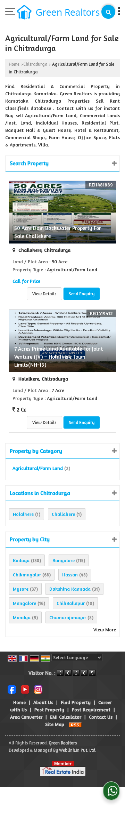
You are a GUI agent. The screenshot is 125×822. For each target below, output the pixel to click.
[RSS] (75, 724)
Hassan (70, 574)
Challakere (63, 514)
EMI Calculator (65, 717)
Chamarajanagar (67, 617)
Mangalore (24, 603)
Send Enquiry (81, 293)
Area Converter (26, 717)
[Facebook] (12, 689)
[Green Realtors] (58, 13)
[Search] (108, 12)
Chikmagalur (27, 574)
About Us (43, 702)
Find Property (76, 702)
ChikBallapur (71, 603)
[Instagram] (38, 689)
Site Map (54, 724)
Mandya (22, 617)
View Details (44, 293)
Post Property (49, 709)
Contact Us (100, 717)
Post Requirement (91, 709)
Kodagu (21, 560)
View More (104, 629)
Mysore (20, 589)
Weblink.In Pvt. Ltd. (77, 750)
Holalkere (23, 514)
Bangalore (63, 560)
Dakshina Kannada (70, 589)
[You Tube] (25, 689)
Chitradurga (35, 64)
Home (14, 64)
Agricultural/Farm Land (37, 468)
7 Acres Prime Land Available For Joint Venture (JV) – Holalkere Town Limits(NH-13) (58, 356)
